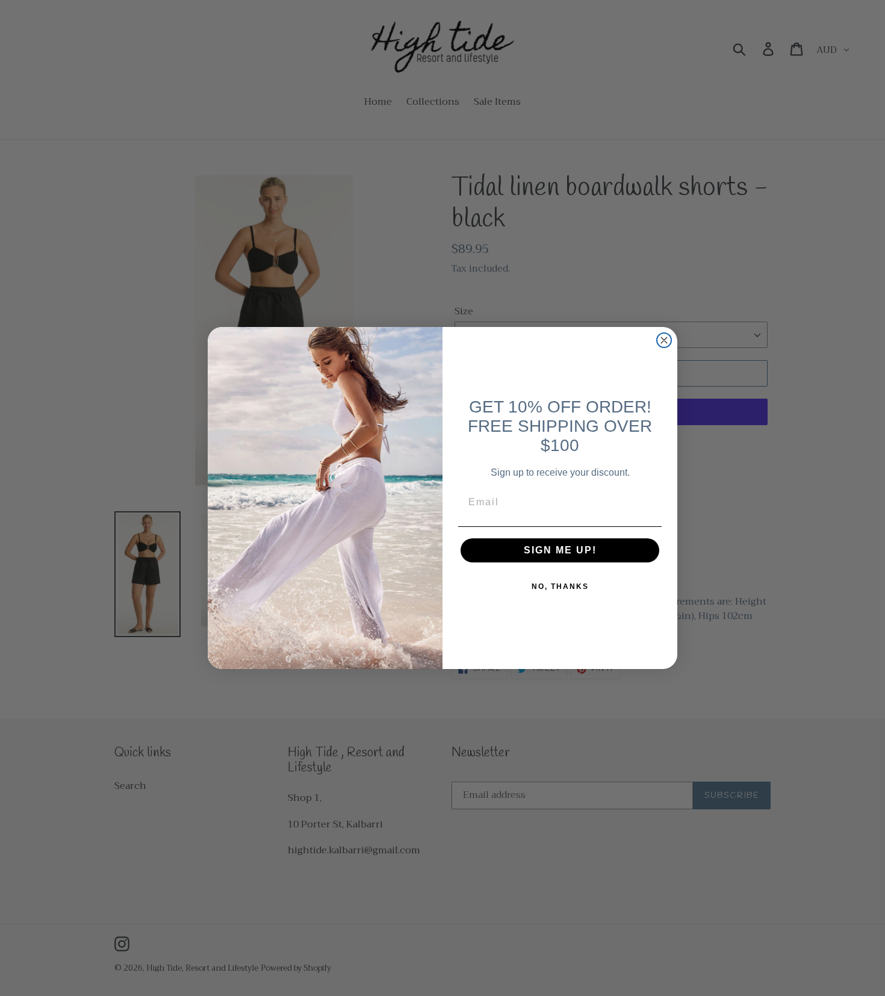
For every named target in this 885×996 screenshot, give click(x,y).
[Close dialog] (664, 340)
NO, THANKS (560, 586)
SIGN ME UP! (560, 550)
